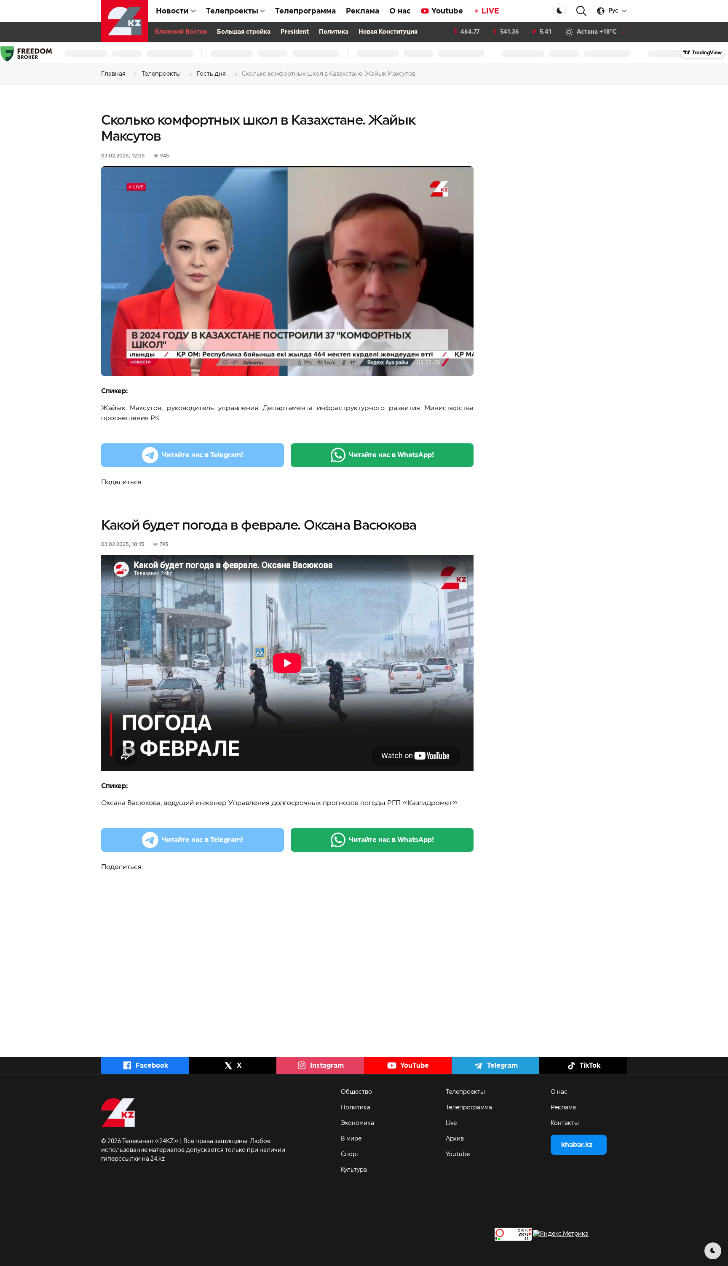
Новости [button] (172, 11)
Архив (455, 1139)
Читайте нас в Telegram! (202, 455)
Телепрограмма (305, 11)
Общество (356, 1092)
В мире (351, 1139)
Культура (354, 1170)
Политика (333, 32)
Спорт (350, 1154)
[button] (581, 11)
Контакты (565, 1123)
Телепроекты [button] (232, 11)
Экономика (357, 1123)
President (295, 32)
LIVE (490, 11)
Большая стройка (243, 32)
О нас (400, 11)
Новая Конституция (388, 32)
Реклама (362, 11)
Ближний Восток (181, 32)
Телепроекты (465, 1092)
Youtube (447, 11)
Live (451, 1123)
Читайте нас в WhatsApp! (391, 455)
